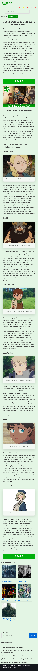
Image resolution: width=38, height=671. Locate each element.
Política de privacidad (24, 665)
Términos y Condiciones (9, 667)
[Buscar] (27, 12)
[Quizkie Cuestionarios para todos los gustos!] (6, 3)
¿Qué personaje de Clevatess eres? (12, 656)
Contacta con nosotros (8, 665)
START (19, 81)
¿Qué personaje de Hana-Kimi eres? (12, 647)
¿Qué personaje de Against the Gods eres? (14, 662)
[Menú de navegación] (34, 11)
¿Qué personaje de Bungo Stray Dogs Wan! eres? (16, 659)
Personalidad (13, 16)
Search (33, 635)
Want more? (5, 632)
